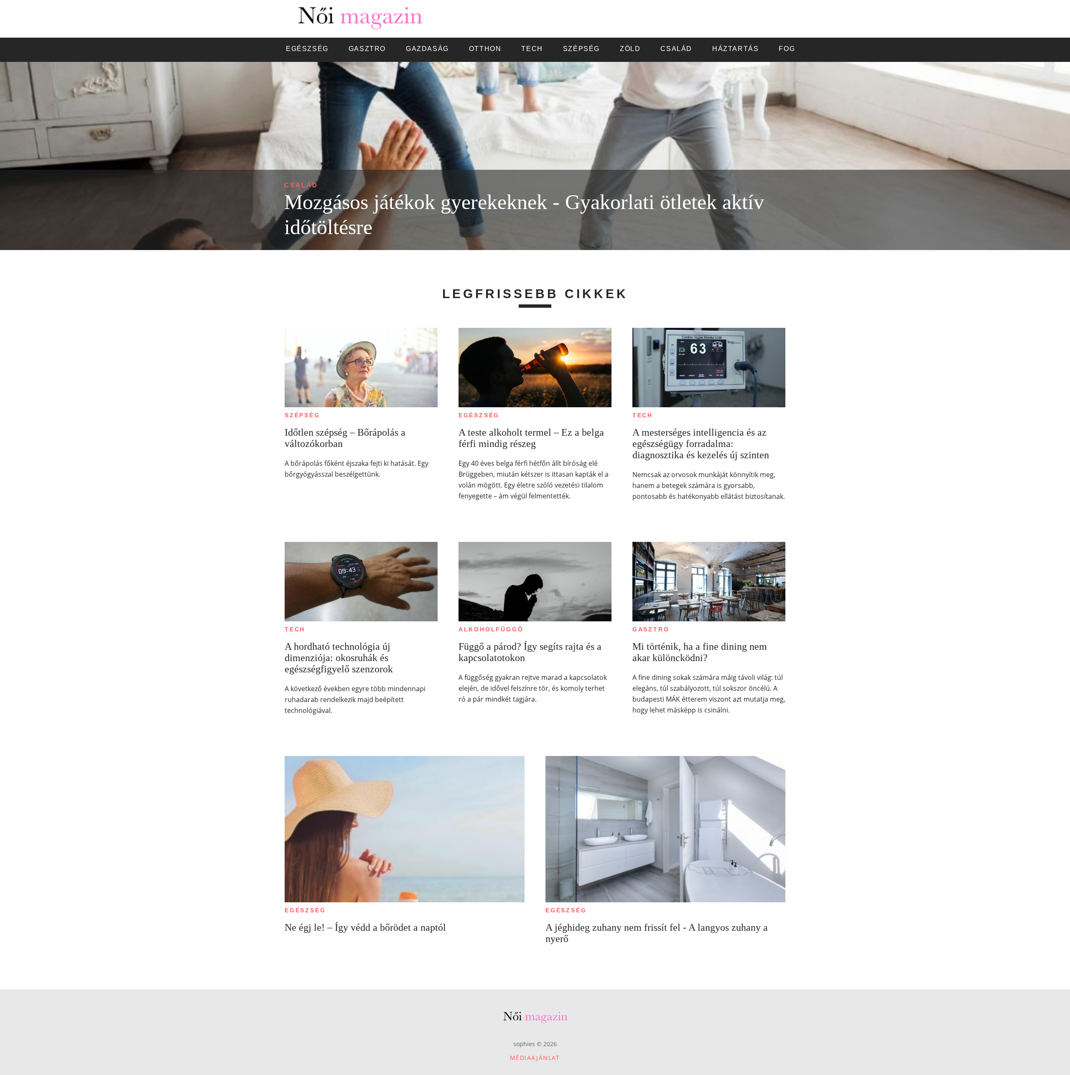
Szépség (302, 415)
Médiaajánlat (535, 1058)
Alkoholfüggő (491, 629)
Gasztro (651, 629)
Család (301, 185)
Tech (642, 415)
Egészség (479, 415)
